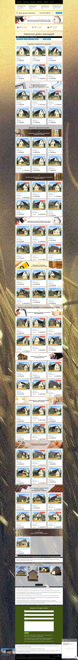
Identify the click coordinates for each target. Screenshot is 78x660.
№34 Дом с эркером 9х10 (52, 478)
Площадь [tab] (32, 37)
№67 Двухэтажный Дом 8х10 (21, 460)
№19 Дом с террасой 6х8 (36, 192)
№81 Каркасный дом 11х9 (36, 504)
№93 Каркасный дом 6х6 (21, 166)
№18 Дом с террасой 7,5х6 (52, 166)
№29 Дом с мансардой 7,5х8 (53, 346)
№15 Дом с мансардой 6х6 (37, 148)
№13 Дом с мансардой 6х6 (37, 118)
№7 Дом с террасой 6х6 (52, 74)
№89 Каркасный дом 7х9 (52, 372)
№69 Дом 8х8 (34, 390)
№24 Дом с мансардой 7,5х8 (21, 280)
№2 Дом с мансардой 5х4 (36, 56)
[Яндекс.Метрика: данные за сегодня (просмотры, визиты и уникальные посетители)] (60, 656)
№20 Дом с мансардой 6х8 (52, 192)
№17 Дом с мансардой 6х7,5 (37, 166)
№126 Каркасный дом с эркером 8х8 (38, 298)
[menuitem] (19, 2)
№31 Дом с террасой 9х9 (52, 460)
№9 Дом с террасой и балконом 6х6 (38, 100)
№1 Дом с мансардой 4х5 (21, 56)
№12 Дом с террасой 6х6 (21, 148)
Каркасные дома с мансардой (22, 555)
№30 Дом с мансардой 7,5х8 (21, 372)
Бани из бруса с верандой (44, 555)
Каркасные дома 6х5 (30, 555)
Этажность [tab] (27, 37)
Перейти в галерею (39, 584)
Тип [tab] (18, 37)
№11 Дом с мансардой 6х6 (21, 118)
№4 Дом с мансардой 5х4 (21, 74)
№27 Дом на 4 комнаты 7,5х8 (37, 346)
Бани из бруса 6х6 (51, 555)
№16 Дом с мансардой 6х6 (52, 148)
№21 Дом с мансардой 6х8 (21, 210)
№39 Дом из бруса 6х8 (36, 210)
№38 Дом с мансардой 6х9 (37, 328)
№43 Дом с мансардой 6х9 (21, 254)
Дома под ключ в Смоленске (27, 13)
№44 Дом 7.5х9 (35, 416)
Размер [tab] (22, 37)
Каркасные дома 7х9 (36, 555)
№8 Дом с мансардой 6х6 (21, 100)
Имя (25, 609)
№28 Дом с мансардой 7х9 (21, 390)
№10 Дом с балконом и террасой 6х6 (54, 100)
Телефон (25, 613)
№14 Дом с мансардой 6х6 (52, 118)
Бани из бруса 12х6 (57, 555)
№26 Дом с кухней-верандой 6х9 (53, 236)
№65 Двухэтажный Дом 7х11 (53, 434)
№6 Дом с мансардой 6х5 (36, 74)
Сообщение (26, 620)
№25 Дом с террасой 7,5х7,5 (37, 280)
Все (36, 37)
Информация (56, 656)
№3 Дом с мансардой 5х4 (52, 56)
